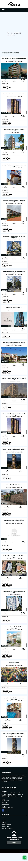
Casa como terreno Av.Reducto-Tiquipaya (14, 520)
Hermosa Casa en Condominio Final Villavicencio (14, 627)
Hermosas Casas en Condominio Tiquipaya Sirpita (14, 201)
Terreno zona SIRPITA (14, 662)
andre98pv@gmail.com (7, 807)
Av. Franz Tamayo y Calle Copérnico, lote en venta (14, 556)
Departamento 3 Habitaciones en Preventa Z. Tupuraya (14, 414)
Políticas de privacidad (7, 828)
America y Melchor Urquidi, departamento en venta (14, 272)
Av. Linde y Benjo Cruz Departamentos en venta (14, 58)
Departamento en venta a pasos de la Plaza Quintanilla (14, 237)
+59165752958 (5, 800)
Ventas (4, 820)
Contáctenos (5, 826)
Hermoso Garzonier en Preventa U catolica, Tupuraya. (14, 734)
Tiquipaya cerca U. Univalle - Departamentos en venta (14, 379)
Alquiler (4, 822)
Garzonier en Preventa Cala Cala (14, 307)
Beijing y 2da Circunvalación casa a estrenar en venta (14, 165)
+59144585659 (5, 804)
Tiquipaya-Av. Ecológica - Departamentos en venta (14, 592)
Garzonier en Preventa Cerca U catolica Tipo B (14, 449)
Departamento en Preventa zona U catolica (14, 94)
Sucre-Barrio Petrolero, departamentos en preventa (14, 130)
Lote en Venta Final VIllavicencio (14, 484)
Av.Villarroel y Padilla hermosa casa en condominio (14, 698)
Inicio (3, 818)
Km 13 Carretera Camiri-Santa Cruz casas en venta (14, 343)
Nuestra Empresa (6, 824)
